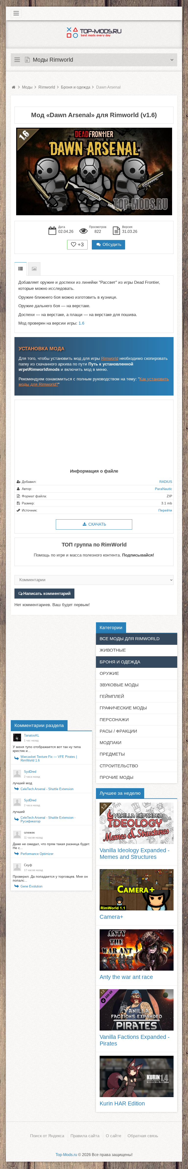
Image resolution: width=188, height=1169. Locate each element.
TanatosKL (31, 735)
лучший (19, 812)
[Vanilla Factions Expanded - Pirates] (137, 1010)
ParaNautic (163, 489)
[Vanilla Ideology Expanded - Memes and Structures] (137, 823)
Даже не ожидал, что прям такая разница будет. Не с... (51, 846)
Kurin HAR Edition (122, 1103)
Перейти (165, 510)
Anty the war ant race (126, 977)
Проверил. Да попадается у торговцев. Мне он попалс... (50, 878)
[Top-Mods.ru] (94, 32)
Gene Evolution (31, 886)
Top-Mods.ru (66, 1155)
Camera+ (111, 917)
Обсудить (111, 244)
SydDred (30, 771)
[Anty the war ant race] (137, 950)
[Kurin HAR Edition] (137, 1076)
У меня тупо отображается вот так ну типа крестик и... (47, 749)
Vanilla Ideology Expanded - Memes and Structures (135, 853)
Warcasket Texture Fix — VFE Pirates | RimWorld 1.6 (49, 758)
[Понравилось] (73, 244)
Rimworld (109, 358)
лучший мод (22, 783)
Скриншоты (34, 269)
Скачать (96, 524)
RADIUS (165, 482)
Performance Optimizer (37, 854)
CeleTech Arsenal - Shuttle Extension (47, 789)
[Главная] (13, 87)
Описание (20, 269)
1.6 (81, 323)
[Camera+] (137, 889)
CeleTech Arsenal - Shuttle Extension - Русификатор (48, 819)
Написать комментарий (46, 593)
